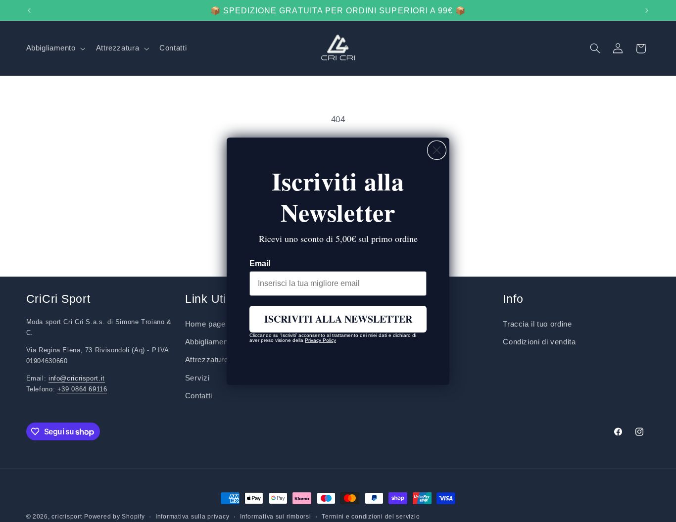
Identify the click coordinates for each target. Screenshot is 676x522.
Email (259, 263)
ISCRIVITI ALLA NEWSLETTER (338, 319)
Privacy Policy (320, 340)
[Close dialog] (436, 150)
